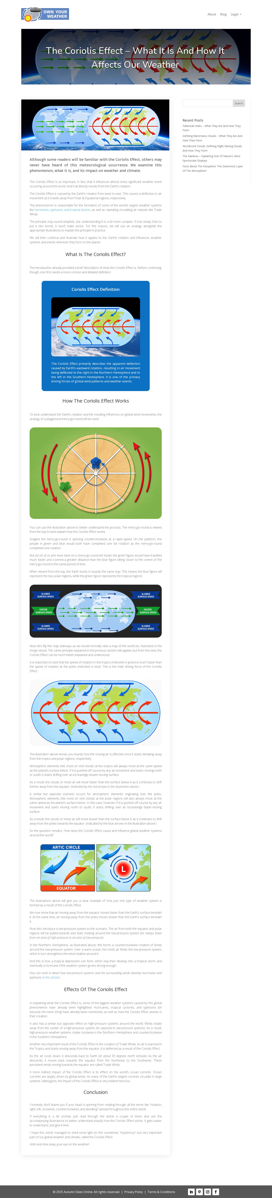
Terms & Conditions (161, 1192)
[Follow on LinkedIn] (191, 1192)
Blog (223, 14)
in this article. (50, 977)
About (212, 14)
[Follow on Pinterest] (199, 1192)
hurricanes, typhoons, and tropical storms (62, 210)
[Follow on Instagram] (207, 1192)
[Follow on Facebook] (215, 1192)
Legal (234, 14)
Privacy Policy (133, 1192)
